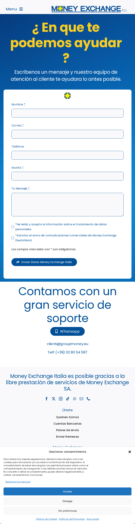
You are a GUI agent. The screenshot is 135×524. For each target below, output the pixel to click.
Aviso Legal (92, 519)
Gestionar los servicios (18, 481)
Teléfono (17, 147)
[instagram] (60, 399)
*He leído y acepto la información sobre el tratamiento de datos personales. (61, 226)
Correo (17, 125)
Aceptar (67, 491)
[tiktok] (67, 399)
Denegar (67, 501)
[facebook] (46, 399)
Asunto (17, 168)
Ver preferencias (67, 510)
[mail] (81, 399)
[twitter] (53, 399)
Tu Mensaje (20, 188)
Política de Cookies (46, 519)
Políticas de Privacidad (72, 519)
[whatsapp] (74, 399)
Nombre (18, 104)
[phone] (88, 399)
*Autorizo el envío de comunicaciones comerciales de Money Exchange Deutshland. (66, 237)
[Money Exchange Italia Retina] (89, 7)
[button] (129, 452)
